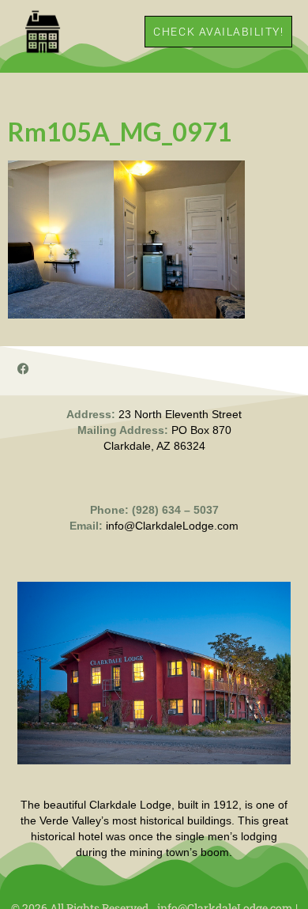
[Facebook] (23, 369)
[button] (124, 31)
